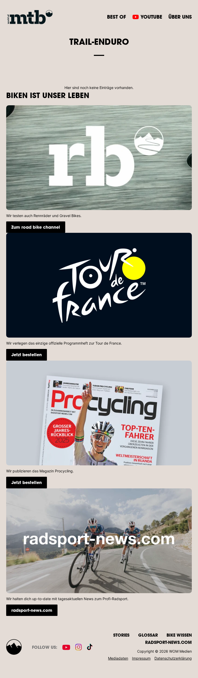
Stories (121, 635)
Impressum (141, 658)
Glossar (148, 635)
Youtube (151, 16)
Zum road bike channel (35, 227)
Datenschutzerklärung (173, 658)
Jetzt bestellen (26, 354)
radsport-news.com (31, 610)
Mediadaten (118, 658)
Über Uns (180, 16)
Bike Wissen (179, 635)
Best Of (116, 16)
